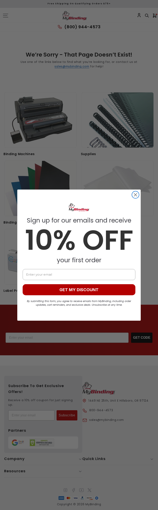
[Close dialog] (135, 194)
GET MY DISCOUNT (79, 289)
